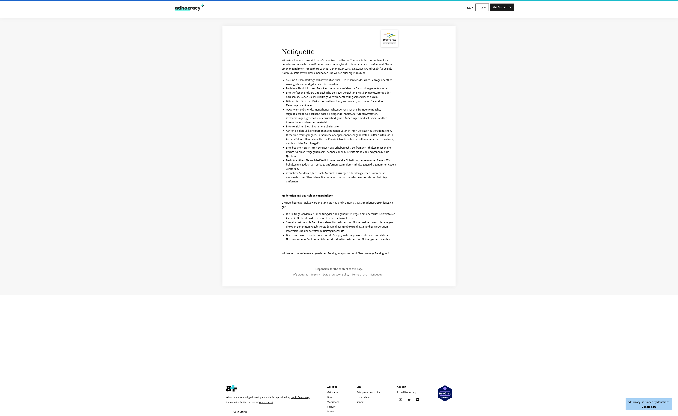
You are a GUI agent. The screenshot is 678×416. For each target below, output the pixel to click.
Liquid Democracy (300, 397)
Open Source (240, 411)
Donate (331, 411)
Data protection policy (336, 274)
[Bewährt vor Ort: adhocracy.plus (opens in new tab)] (445, 393)
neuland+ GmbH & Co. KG (348, 202)
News (330, 397)
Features (332, 406)
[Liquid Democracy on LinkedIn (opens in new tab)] (417, 399)
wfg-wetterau (300, 274)
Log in (482, 7)
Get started (333, 392)
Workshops (333, 401)
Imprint (315, 274)
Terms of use (359, 274)
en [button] (469, 7)
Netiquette (376, 274)
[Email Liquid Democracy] (400, 399)
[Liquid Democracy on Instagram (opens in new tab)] (409, 399)
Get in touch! (266, 402)
